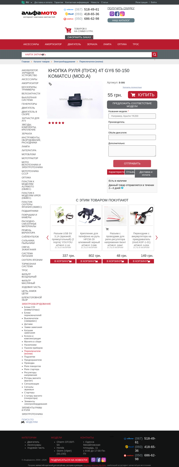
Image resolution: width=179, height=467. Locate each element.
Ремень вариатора (28, 231)
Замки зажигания (33, 327)
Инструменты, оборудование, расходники (31, 140)
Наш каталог (121, 20)
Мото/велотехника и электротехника (32, 164)
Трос (136, 44)
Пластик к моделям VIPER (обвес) (31, 195)
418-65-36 (87, 14)
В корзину (61, 261)
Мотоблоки (29, 154)
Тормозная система (29, 265)
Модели (56, 437)
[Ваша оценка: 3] (56, 123)
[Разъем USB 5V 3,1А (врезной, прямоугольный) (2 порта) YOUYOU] (63, 225)
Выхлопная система (29, 98)
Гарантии (58, 2)
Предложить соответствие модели (132, 105)
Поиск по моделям (30, 420)
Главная (26, 61)
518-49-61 (87, 9)
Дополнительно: (116, 143)
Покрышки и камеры (29, 216)
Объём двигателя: (117, 132)
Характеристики (117, 172)
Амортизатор (53, 44)
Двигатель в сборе (29, 113)
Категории (29, 437)
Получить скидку (121, 8)
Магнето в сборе (32, 341)
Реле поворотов (32, 366)
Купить (146, 94)
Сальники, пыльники (28, 241)
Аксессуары (31, 44)
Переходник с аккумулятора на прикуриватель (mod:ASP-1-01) (141, 238)
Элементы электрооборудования (35, 402)
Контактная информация (77, 2)
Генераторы (29, 104)
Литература (29, 150)
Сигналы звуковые (29, 388)
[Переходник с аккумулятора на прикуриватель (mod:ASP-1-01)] (141, 225)
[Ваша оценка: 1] (49, 123)
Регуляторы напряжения (30, 373)
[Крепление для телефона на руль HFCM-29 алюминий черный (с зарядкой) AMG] (89, 225)
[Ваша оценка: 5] (63, 123)
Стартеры (29, 392)
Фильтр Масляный (28, 281)
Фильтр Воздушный (29, 275)
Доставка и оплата (43, 2)
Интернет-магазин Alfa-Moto (94, 465)
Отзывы (130, 172)
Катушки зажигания (29, 331)
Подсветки (29, 357)
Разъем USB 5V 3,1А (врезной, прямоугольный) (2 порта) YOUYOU (63, 238)
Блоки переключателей (32, 314)
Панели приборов (33, 348)
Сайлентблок (30, 237)
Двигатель (74, 44)
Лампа (107, 44)
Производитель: (116, 122)
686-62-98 (87, 18)
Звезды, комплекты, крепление (29, 127)
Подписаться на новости (69, 460)
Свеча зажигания (29, 248)
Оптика (122, 44)
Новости (95, 2)
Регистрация (142, 2)
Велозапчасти (31, 93)
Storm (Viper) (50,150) (64, 452)
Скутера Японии (32, 260)
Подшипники (30, 211)
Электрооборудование (64, 61)
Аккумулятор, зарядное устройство (30, 73)
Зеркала (92, 44)
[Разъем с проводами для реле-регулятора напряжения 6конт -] (115, 225)
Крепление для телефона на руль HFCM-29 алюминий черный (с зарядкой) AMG (89, 239)
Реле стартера (31, 369)
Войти (154, 2)
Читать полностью (132, 87)
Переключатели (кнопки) (91, 61)
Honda (60, 447)
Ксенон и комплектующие (32, 337)
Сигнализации (31, 384)
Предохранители (33, 360)
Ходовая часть (31, 287)
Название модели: (117, 111)
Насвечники (30, 345)
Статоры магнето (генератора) (33, 397)
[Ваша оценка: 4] (59, 123)
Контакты (87, 437)
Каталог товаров (42, 61)
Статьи (104, 2)
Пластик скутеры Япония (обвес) (32, 204)
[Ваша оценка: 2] (53, 123)
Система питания (27, 254)
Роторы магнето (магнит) (32, 379)
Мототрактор (30, 158)
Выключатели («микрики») (31, 319)
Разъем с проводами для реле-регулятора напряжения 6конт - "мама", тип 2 (115, 239)
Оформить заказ (79, 37)
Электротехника (32, 414)
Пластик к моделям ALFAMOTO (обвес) (28, 185)
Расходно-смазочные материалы (29, 224)
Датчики (28, 324)
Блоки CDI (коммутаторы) (31, 308)
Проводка (29, 363)
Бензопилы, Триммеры (29, 88)
